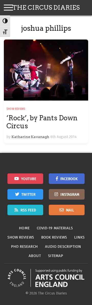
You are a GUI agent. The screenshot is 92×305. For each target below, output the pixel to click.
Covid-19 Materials (55, 228)
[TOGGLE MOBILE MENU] (8, 7)
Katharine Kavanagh (30, 137)
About (35, 255)
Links (79, 237)
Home (24, 228)
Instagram (69, 194)
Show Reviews (15, 109)
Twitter (28, 194)
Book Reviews (54, 237)
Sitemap (55, 255)
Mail (70, 210)
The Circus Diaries (46, 7)
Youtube (28, 179)
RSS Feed (28, 210)
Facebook (69, 179)
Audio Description (63, 246)
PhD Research (24, 246)
